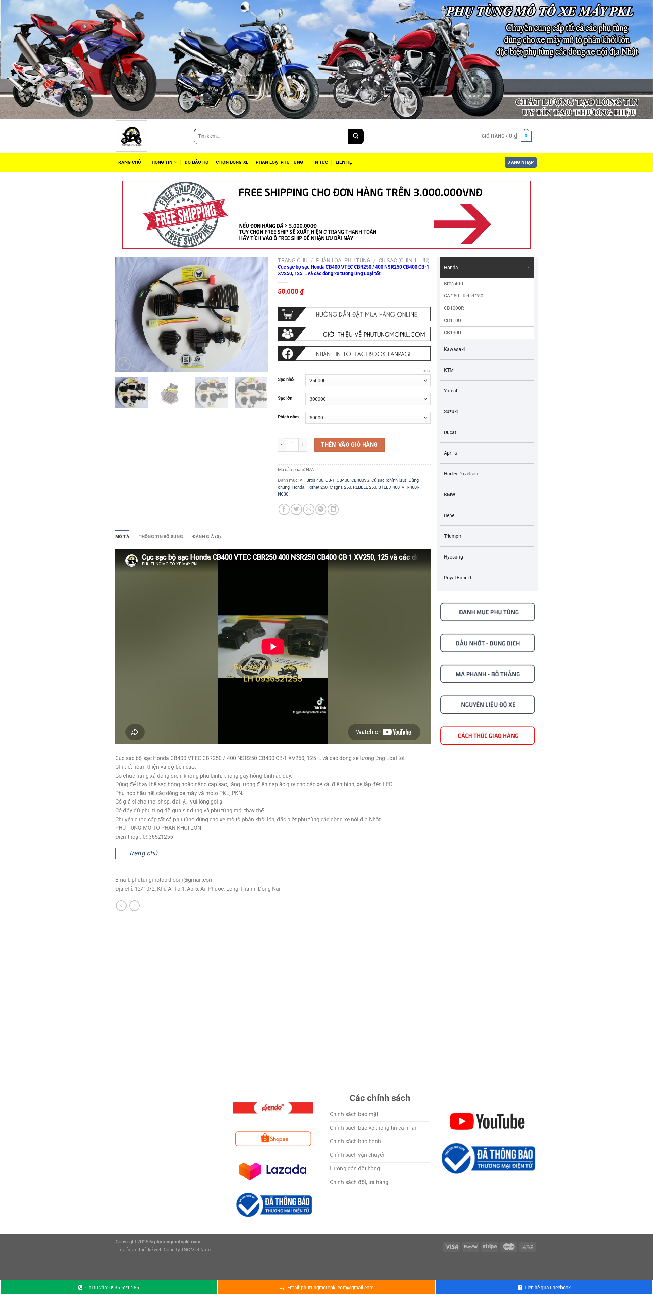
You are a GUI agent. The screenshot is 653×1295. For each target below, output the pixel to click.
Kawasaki (454, 349)
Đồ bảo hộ (196, 162)
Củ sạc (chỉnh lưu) (404, 260)
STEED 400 (389, 487)
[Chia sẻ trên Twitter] (296, 509)
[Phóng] (124, 363)
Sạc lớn (285, 398)
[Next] (256, 314)
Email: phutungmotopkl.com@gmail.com (330, 1287)
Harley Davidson (461, 473)
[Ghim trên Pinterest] (320, 509)
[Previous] (127, 314)
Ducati (450, 432)
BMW (449, 494)
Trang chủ (128, 162)
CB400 (343, 480)
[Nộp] (356, 136)
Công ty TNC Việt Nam (187, 1250)
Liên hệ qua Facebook (548, 1287)
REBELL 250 (364, 487)
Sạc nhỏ (286, 379)
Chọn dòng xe (232, 162)
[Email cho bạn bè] (308, 509)
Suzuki (451, 411)
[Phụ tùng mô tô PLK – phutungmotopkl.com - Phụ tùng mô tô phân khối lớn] (150, 136)
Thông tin (160, 162)
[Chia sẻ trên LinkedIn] (333, 509)
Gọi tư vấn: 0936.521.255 (112, 1287)
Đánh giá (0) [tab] (206, 536)
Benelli (450, 515)
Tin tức (319, 162)
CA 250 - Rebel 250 (463, 295)
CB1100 (452, 320)
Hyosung (453, 557)
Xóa (427, 371)
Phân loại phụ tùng (279, 162)
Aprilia (450, 453)
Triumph (452, 536)
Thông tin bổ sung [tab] (161, 536)
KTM (449, 370)
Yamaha (453, 390)
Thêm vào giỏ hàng (349, 444)
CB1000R (454, 308)
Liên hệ (344, 162)
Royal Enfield (457, 577)
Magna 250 (340, 487)
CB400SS (360, 480)
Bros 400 (314, 480)
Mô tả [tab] (122, 536)
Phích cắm (288, 417)
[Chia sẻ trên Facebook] (284, 509)
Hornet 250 (317, 487)
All (302, 480)
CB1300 (452, 332)
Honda (298, 487)
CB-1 (330, 480)
